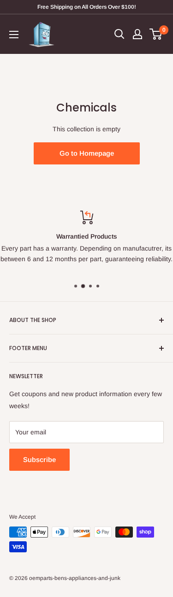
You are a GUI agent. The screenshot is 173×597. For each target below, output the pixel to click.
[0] (156, 34)
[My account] (137, 34)
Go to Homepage (87, 153)
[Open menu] (13, 34)
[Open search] (119, 34)
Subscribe (39, 459)
